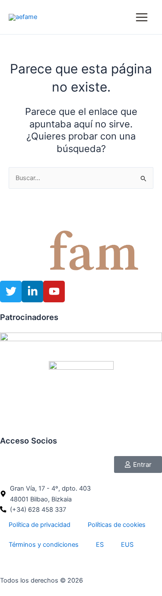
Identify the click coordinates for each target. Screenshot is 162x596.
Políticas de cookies (117, 525)
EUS (127, 544)
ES (100, 544)
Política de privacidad (39, 525)
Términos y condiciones (44, 544)
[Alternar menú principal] (141, 17)
